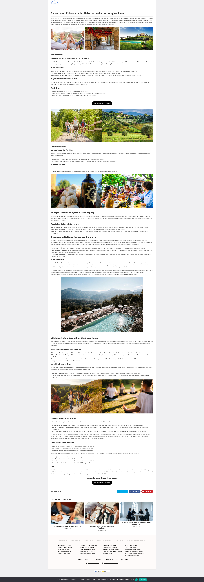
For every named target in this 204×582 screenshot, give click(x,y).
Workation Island (107, 553)
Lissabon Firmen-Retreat (65, 547)
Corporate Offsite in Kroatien (88, 545)
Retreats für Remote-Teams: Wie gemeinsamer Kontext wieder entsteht (137, 523)
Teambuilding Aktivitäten (132, 555)
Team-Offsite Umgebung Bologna (112, 551)
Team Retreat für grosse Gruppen (134, 553)
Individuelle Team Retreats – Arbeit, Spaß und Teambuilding (102, 527)
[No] (202, 579)
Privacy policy (142, 579)
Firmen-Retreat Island (131, 547)
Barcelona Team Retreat (65, 545)
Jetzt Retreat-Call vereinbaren (102, 103)
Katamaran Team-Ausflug (87, 551)
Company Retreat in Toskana (111, 549)
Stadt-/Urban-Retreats (59, 457)
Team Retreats (57, 82)
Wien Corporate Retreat (64, 551)
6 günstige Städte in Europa (132, 549)
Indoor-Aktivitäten (64, 161)
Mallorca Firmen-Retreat (87, 547)
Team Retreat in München (110, 547)
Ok (136, 579)
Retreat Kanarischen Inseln (87, 553)
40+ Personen (140, 551)
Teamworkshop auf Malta (87, 549)
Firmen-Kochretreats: (58, 171)
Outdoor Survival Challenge (59, 159)
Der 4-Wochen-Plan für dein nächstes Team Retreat (67, 526)
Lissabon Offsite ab (130, 551)
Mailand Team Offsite (64, 553)
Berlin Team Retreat (63, 549)
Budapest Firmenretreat (109, 545)
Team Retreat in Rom (131, 545)
